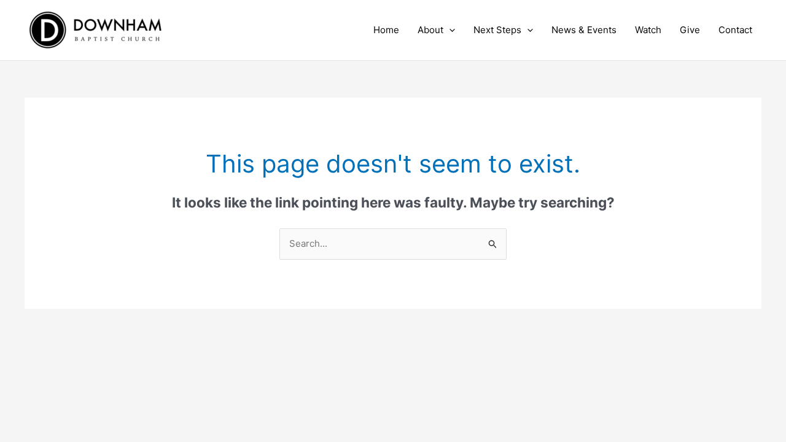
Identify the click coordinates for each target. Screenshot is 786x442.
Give (690, 30)
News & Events (584, 30)
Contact (735, 30)
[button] (449, 30)
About (430, 30)
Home (386, 30)
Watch (648, 30)
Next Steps (497, 30)
